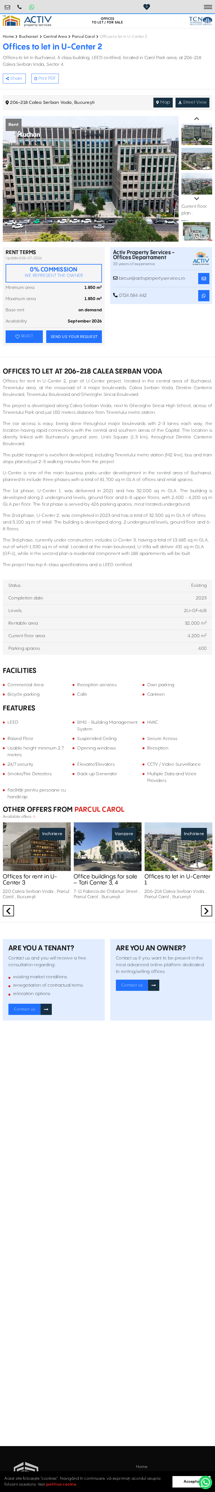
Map (165, 102)
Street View (195, 102)
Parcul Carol (83, 37)
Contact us (24, 1009)
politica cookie (61, 1484)
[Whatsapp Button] (31, 7)
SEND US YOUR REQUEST (74, 336)
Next (197, 199)
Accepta (191, 1482)
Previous (197, 119)
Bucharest (28, 37)
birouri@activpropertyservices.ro (7, 5)
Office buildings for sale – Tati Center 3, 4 (105, 880)
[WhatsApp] (205, 1482)
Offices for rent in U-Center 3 (30, 880)
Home (8, 37)
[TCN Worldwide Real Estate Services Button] (200, 21)
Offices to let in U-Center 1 (177, 880)
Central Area (55, 37)
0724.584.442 (19, 5)
